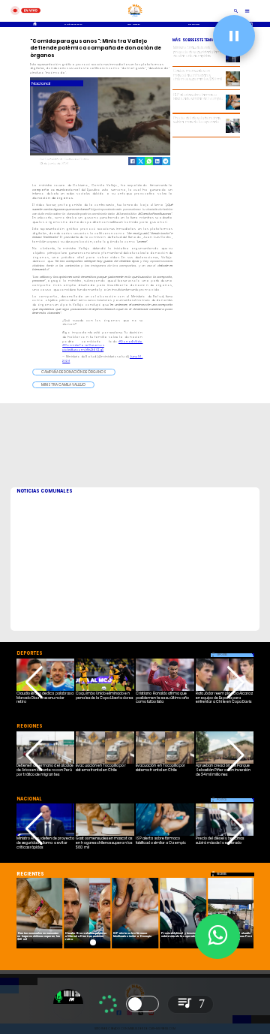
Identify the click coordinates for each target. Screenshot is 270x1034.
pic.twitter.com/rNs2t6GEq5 (83, 349)
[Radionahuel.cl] (236, 11)
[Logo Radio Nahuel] (135, 18)
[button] (74, 372)
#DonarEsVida (130, 341)
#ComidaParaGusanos (83, 345)
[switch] (142, 1004)
